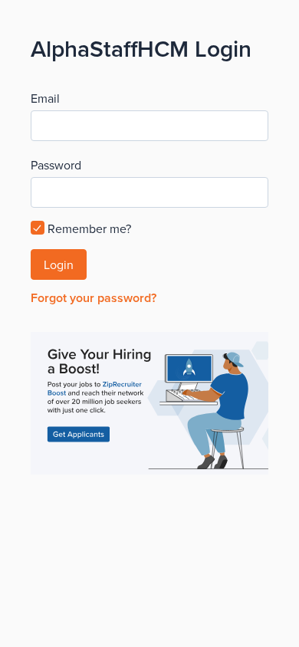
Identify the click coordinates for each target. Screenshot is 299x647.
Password (56, 164)
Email (45, 98)
